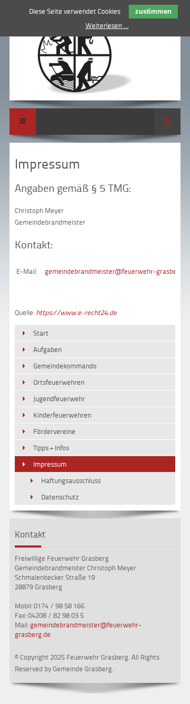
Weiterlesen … (107, 25)
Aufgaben (47, 349)
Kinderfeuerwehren (62, 415)
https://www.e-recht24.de (76, 312)
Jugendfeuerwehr (59, 398)
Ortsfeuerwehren (58, 382)
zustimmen (153, 11)
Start (41, 333)
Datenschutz (60, 497)
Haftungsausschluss (71, 480)
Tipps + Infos (51, 447)
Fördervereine (54, 431)
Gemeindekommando (65, 365)
